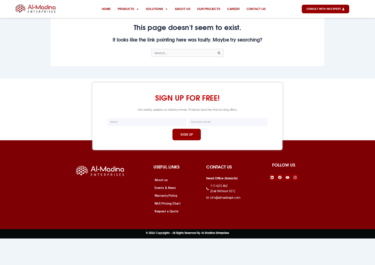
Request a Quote (166, 211)
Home (106, 8)
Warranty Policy (166, 196)
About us (182, 8)
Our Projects (208, 8)
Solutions (154, 8)
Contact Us (256, 8)
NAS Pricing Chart (168, 203)
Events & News (165, 188)
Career (233, 8)
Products (126, 8)
